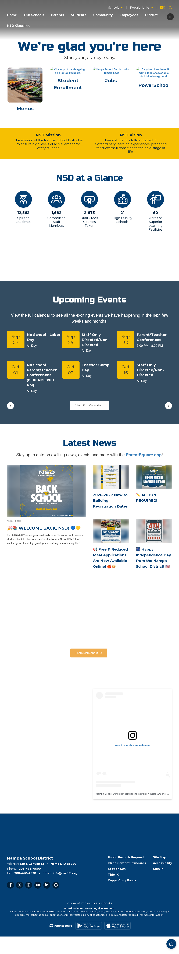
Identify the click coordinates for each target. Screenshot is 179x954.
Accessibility (162, 863)
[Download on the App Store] (117, 926)
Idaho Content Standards (127, 863)
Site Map (159, 857)
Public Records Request (126, 857)
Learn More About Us (89, 653)
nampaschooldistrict (135, 793)
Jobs (111, 80)
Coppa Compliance (122, 880)
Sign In (158, 869)
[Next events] (168, 405)
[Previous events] (10, 405)
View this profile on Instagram (132, 745)
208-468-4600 (30, 868)
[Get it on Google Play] (89, 926)
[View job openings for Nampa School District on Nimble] (111, 71)
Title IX (113, 874)
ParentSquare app (144, 454)
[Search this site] (170, 7)
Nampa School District (108, 793)
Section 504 (117, 869)
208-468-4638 (25, 873)
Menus (25, 108)
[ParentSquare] (61, 925)
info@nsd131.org (65, 873)
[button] (115, 7)
